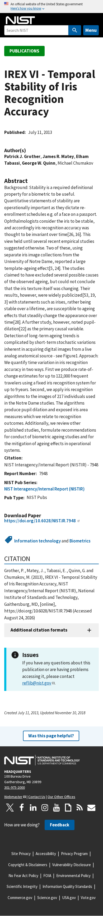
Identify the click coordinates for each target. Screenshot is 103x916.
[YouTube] (56, 807)
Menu (91, 30)
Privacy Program (74, 853)
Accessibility (46, 853)
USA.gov (69, 897)
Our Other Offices (61, 796)
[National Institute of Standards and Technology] (42, 760)
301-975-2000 (14, 787)
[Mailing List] (91, 807)
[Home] (20, 20)
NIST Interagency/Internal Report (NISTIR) (44, 489)
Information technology (37, 541)
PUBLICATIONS (24, 51)
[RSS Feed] (80, 807)
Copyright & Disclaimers (27, 864)
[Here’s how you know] (51, 6)
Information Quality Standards (67, 886)
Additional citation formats (39, 630)
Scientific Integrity (22, 886)
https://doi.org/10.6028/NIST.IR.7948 (40, 521)
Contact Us (36, 796)
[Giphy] (68, 807)
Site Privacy (21, 853)
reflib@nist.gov (36, 683)
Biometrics (80, 541)
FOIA (47, 875)
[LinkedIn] (33, 807)
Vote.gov (88, 897)
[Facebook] (21, 807)
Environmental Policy (73, 875)
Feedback (59, 825)
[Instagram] (45, 807)
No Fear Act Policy (23, 875)
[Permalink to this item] (28, 150)
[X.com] (10, 807)
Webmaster (13, 796)
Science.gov (47, 897)
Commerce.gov (20, 897)
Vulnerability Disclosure (71, 864)
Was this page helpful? (51, 736)
